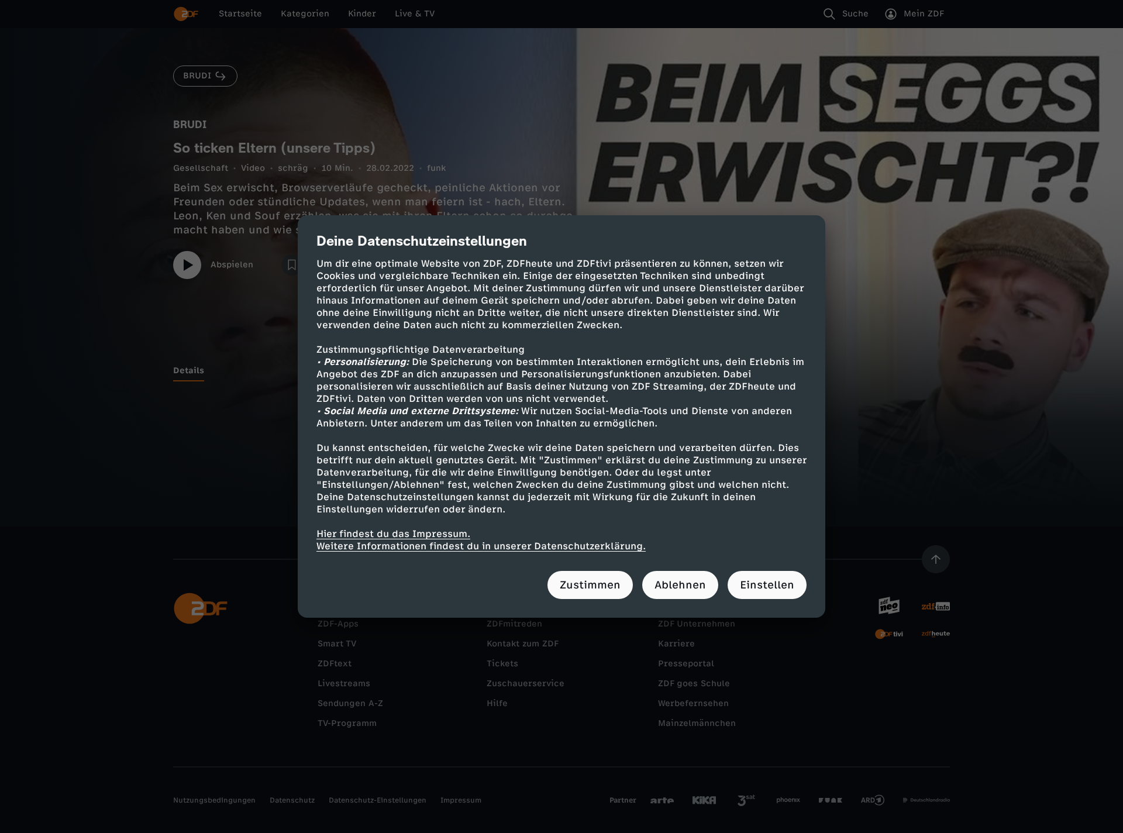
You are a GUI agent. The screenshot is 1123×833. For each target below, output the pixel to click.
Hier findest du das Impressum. (393, 533)
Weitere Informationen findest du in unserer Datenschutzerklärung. (481, 546)
